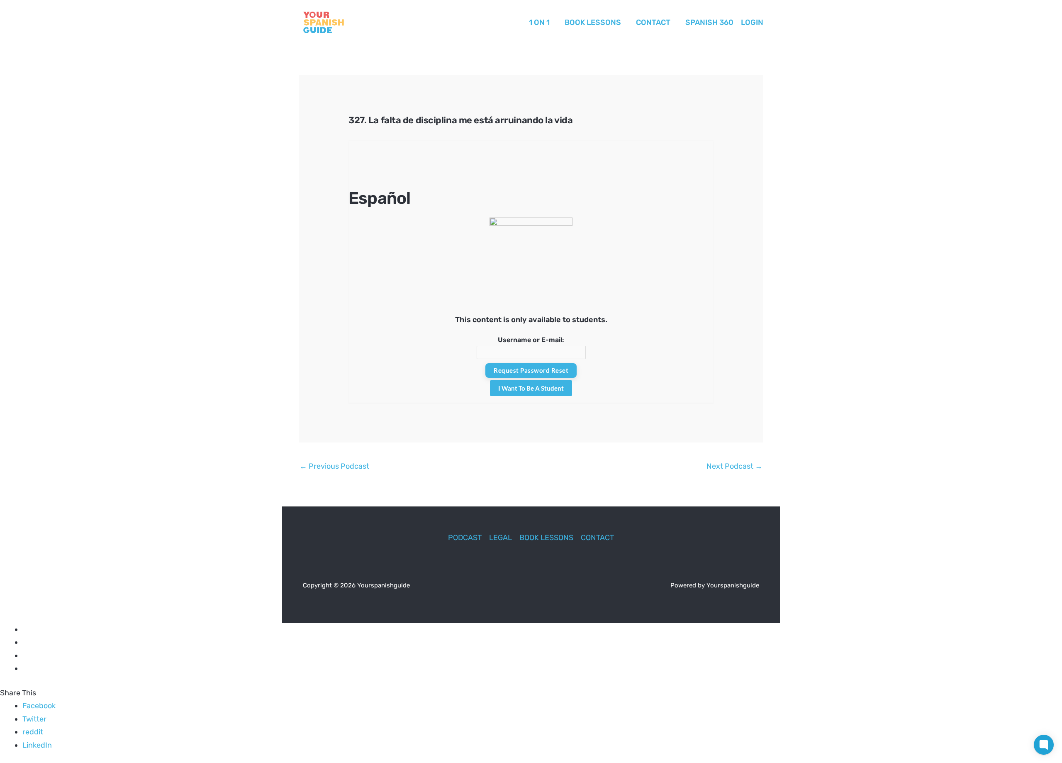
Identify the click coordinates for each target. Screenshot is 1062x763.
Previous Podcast (334, 466)
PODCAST (465, 537)
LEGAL (500, 537)
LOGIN (752, 22)
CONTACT (597, 537)
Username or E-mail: (531, 340)
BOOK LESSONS (546, 537)
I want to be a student (531, 388)
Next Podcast (734, 466)
